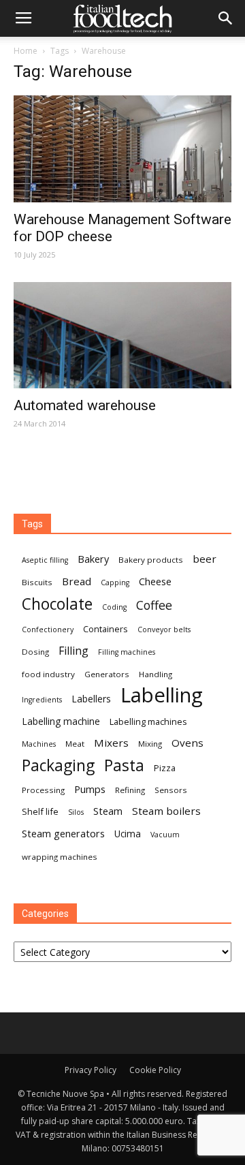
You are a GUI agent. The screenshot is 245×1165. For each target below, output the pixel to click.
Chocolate (57, 604)
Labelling (161, 695)
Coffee (154, 605)
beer (204, 558)
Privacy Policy (90, 1070)
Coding (114, 607)
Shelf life (40, 811)
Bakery (93, 558)
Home (25, 51)
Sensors (170, 790)
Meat (74, 744)
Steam (107, 811)
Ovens (187, 742)
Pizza (165, 768)
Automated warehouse (85, 405)
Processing (43, 790)
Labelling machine (61, 721)
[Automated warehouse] (122, 335)
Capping (115, 582)
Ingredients (42, 699)
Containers (105, 629)
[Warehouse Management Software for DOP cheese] (122, 148)
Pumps (89, 789)
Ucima (127, 833)
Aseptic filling (45, 560)
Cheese (155, 581)
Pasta (124, 765)
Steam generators (63, 833)
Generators (106, 674)
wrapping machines (59, 857)
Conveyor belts (164, 629)
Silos (76, 812)
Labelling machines (148, 721)
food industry (48, 674)
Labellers (91, 698)
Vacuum (165, 834)
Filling (73, 651)
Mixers (111, 742)
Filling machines (126, 652)
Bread (76, 581)
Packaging (58, 765)
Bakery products (150, 560)
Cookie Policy (155, 1070)
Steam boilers (166, 811)
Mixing (150, 744)
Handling (155, 674)
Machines (39, 744)
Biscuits (37, 582)
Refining (130, 790)
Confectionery (48, 629)
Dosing (35, 652)
